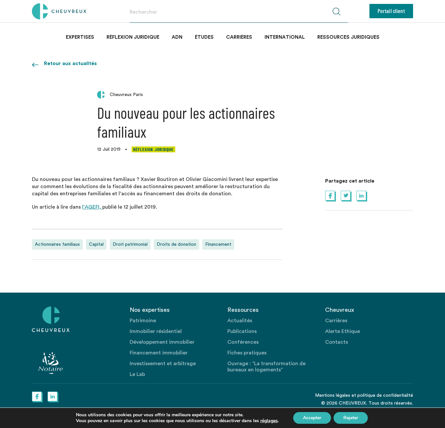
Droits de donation (176, 244)
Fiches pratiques (246, 352)
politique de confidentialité (385, 395)
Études (204, 37)
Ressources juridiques (348, 37)
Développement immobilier (162, 342)
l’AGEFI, (92, 207)
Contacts (336, 342)
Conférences (243, 342)
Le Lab (137, 374)
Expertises (80, 37)
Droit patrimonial (130, 244)
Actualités (239, 320)
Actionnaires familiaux (57, 244)
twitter (346, 195)
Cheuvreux (59, 11)
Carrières (239, 37)
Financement (218, 244)
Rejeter (350, 418)
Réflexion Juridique (133, 37)
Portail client (391, 10)
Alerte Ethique (342, 331)
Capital (96, 244)
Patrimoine (143, 320)
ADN (177, 37)
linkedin (361, 195)
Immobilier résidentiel (156, 331)
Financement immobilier (159, 352)
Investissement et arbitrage (163, 363)
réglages (269, 421)
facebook (330, 195)
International (285, 37)
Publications (242, 331)
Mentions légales (332, 395)
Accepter (312, 418)
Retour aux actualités (70, 63)
